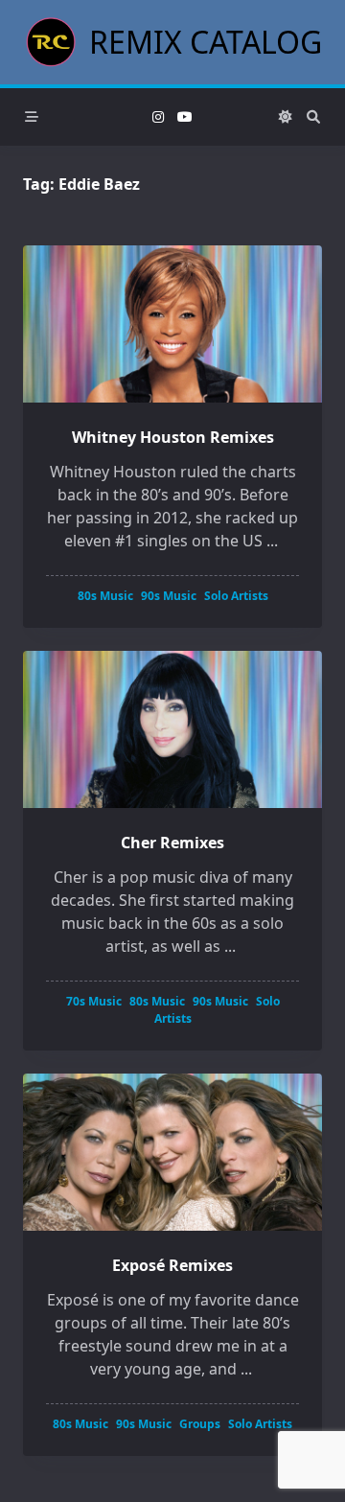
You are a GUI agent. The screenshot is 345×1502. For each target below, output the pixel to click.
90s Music (168, 596)
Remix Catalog (205, 41)
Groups (199, 1424)
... (272, 540)
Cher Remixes (172, 842)
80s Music (105, 596)
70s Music (94, 1001)
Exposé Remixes (172, 1265)
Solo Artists (236, 596)
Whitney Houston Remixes (173, 437)
